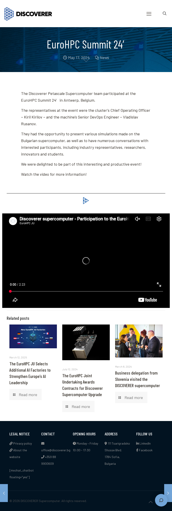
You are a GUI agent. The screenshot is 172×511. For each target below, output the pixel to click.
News (104, 57)
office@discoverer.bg (55, 450)
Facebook (145, 450)
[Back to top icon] (150, 502)
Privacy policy (22, 443)
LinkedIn (145, 443)
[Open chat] (161, 500)
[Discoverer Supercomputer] (28, 13)
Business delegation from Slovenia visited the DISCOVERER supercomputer (137, 379)
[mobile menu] (149, 13)
